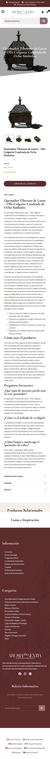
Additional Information (13, 476)
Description (9, 194)
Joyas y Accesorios (12, 626)
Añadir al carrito (25, 184)
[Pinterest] (30, 673)
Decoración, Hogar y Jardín (15, 620)
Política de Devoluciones (14, 564)
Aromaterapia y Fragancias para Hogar (20, 599)
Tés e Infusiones (11, 632)
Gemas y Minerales (12, 617)
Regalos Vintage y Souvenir (15, 635)
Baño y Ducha (10, 605)
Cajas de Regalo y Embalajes (16, 623)
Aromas (8, 629)
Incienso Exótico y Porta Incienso (18, 614)
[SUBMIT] (42, 708)
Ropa (7, 638)
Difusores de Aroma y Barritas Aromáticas (21, 602)
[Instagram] (25, 673)
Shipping (7, 483)
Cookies (8, 567)
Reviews (7, 489)
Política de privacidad (13, 570)
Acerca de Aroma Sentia (14, 573)
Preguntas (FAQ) (11, 558)
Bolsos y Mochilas (12, 608)
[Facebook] (19, 673)
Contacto (8, 552)
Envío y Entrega (11, 555)
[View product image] (9, 139)
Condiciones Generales (14, 561)
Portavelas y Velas (12, 611)
